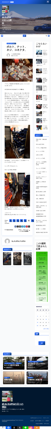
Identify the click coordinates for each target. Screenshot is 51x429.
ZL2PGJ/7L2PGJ (16, 54)
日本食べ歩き (39, 210)
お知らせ (38, 154)
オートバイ (38, 151)
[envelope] (21, 220)
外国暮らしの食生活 (41, 181)
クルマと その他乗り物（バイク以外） (35, 361)
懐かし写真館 (39, 195)
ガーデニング (39, 158)
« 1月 (44, 328)
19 (37, 322)
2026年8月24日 (9, 367)
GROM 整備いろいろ (45, 120)
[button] (46, 35)
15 (46, 319)
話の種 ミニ (39, 229)
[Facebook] (8, 427)
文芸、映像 (38, 198)
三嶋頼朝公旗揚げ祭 (35, 380)
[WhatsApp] (25, 220)
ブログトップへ (46, 417)
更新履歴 (38, 214)
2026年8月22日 (32, 367)
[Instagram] (31, 427)
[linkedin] (17, 220)
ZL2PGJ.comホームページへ (36, 417)
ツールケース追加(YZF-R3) (45, 127)
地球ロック (6, 254)
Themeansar (4, 421)
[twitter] (14, 220)
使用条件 (47, 420)
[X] (20, 427)
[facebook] (10, 220)
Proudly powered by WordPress (8, 420)
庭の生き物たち (40, 191)
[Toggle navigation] (24, 36)
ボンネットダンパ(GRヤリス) (36, 364)
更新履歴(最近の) (40, 216)
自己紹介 (32, 420)
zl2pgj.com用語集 (39, 423)
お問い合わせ (46, 423)
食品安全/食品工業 (40, 232)
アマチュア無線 (40, 147)
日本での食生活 (40, 202)
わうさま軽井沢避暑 (11, 365)
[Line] (25, 427)
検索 (37, 334)
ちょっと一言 (39, 168)
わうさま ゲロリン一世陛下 (10, 363)
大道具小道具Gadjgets (11, 43)
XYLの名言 (38, 144)
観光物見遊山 (39, 225)
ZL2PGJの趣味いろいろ (39, 420)
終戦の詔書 (8, 380)
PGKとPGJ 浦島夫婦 (41, 139)
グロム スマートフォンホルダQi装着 (23, 230)
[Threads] (14, 427)
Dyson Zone (9, 229)
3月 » (47, 328)
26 (37, 325)
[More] (37, 427)
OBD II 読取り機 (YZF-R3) (45, 106)
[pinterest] (32, 220)
